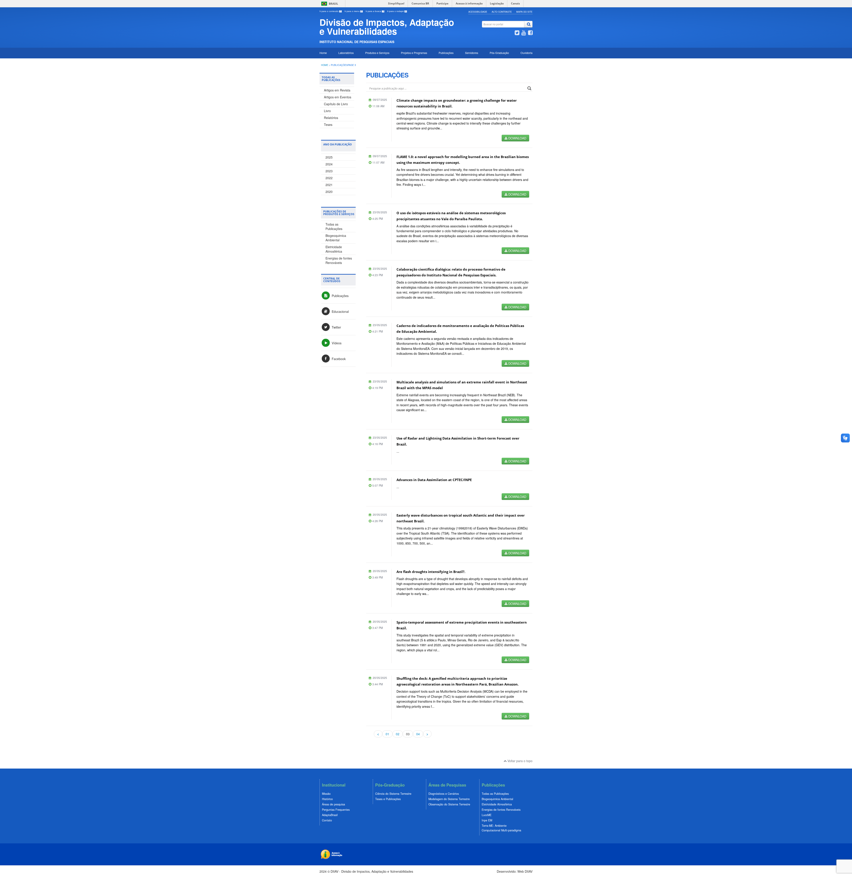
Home (323, 53)
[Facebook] (530, 33)
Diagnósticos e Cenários (443, 794)
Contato (327, 820)
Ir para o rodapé (396, 11)
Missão (326, 794)
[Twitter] (517, 33)
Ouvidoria (526, 53)
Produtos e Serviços (377, 53)
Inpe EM (487, 820)
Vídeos (336, 343)
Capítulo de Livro (336, 104)
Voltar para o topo (519, 761)
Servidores (471, 53)
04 (418, 734)
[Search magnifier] (529, 88)
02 (397, 734)
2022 (329, 178)
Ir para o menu (353, 11)
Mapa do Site (524, 11)
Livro (327, 111)
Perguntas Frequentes (336, 810)
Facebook (338, 359)
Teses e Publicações (388, 799)
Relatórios (331, 117)
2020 (329, 191)
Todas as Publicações (333, 226)
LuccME (486, 815)
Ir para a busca (375, 11)
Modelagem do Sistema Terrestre (449, 799)
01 (387, 734)
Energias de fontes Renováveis (338, 260)
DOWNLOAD (516, 138)
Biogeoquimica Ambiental (335, 237)
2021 (329, 184)
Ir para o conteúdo (330, 11)
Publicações (446, 53)
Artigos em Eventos (337, 97)
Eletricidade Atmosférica (333, 249)
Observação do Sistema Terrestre (449, 804)
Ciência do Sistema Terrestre (393, 794)
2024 (329, 164)
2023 (329, 171)
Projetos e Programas (414, 53)
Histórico (327, 799)
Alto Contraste (502, 11)
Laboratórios (346, 53)
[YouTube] (523, 33)
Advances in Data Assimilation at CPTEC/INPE (434, 480)
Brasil (333, 4)
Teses (328, 124)
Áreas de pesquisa (333, 804)
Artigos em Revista (337, 90)
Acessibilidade (477, 11)
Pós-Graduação (499, 53)
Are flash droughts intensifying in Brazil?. (430, 571)
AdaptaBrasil (330, 815)
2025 (329, 157)
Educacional (340, 311)
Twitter (336, 327)
